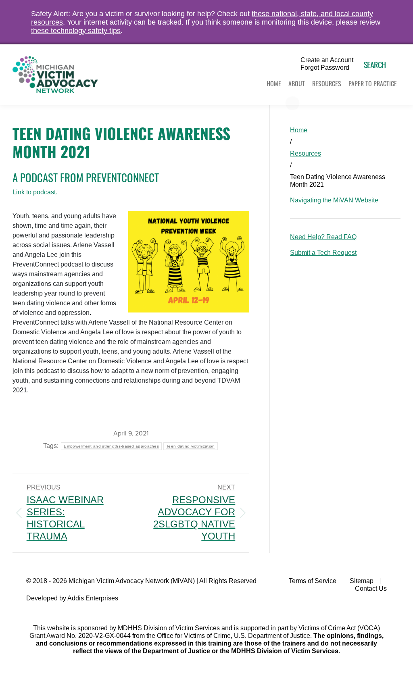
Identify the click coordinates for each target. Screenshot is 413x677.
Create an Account (326, 60)
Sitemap (361, 580)
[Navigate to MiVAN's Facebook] (382, 605)
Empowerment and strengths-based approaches (111, 446)
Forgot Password (324, 68)
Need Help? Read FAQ (323, 236)
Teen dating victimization (190, 446)
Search (375, 64)
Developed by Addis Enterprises (72, 598)
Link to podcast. (35, 192)
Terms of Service (312, 580)
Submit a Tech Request (323, 252)
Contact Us (371, 588)
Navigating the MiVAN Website (334, 200)
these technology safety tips (76, 31)
